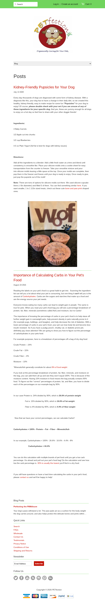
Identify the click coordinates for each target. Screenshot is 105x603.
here (79, 185)
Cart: (88, 4)
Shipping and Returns (23, 551)
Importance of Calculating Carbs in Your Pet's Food (49, 277)
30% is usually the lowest (48, 463)
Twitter (16, 578)
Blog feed (33, 578)
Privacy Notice (20, 544)
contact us (24, 477)
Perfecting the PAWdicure (25, 506)
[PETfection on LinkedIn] (50, 580)
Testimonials (19, 540)
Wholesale (18, 533)
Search (17, 526)
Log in (56, 4)
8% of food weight (59, 367)
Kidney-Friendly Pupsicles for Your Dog (44, 87)
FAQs (16, 530)
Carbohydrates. (29, 296)
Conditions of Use (21, 547)
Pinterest (44, 578)
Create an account (70, 4)
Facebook (21, 578)
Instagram (39, 578)
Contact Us (18, 537)
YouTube (27, 578)
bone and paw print (73, 188)
